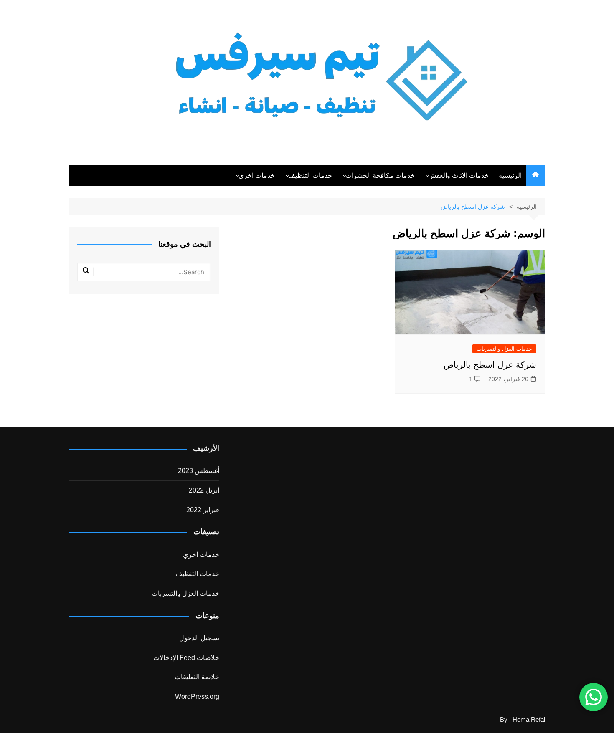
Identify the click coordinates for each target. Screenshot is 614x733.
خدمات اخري (256, 175)
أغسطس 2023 (198, 470)
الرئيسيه (510, 175)
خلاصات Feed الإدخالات (186, 657)
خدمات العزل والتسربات (504, 349)
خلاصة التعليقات (197, 676)
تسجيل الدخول (199, 638)
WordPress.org (197, 696)
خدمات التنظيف (310, 175)
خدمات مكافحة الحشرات (380, 175)
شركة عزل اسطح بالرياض (490, 364)
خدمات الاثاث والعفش (458, 175)
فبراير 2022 (202, 509)
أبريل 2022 (204, 490)
